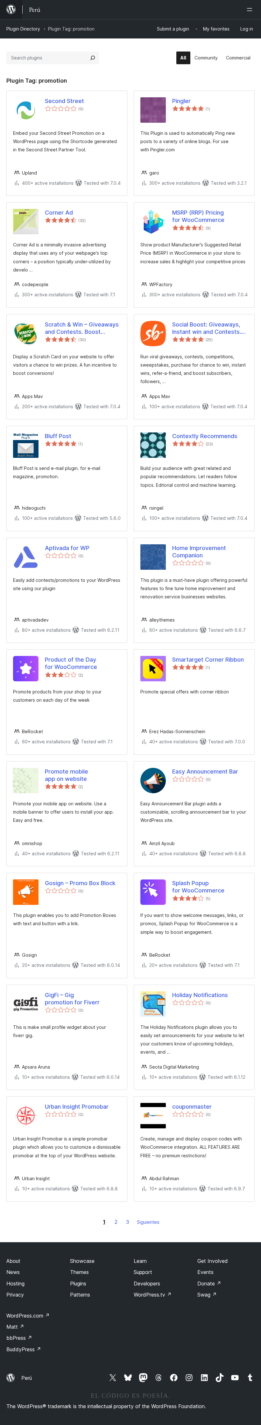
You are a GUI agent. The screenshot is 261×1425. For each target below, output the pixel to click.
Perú (26, 1378)
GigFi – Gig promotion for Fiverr (72, 999)
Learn (140, 1261)
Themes (79, 1272)
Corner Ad (59, 212)
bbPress (19, 1338)
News (13, 1272)
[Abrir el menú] (251, 9)
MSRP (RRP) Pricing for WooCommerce (198, 216)
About (13, 1261)
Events (205, 1272)
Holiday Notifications (200, 995)
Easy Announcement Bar (205, 771)
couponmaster (192, 1106)
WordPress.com (28, 1315)
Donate (209, 1283)
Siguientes (148, 1222)
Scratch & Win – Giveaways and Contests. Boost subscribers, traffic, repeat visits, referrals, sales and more (82, 328)
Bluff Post (58, 436)
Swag (207, 1294)
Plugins (78, 1283)
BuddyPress (23, 1349)
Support (143, 1272)
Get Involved (212, 1261)
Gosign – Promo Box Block (80, 883)
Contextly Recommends (204, 436)
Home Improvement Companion (199, 552)
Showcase (82, 1261)
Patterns (80, 1294)
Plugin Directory (23, 28)
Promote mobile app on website (66, 775)
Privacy (15, 1294)
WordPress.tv (153, 1294)
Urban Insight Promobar (77, 1106)
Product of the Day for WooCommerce (71, 663)
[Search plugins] (92, 58)
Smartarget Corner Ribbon (208, 659)
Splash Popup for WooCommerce (198, 887)
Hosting (15, 1283)
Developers (147, 1283)
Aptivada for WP (67, 548)
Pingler (181, 101)
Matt (15, 1327)
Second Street (64, 101)
